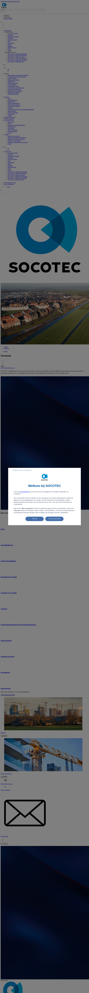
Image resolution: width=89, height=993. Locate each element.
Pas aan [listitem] (34, 518)
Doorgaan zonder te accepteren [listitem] (21, 470)
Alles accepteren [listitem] (54, 518)
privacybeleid (24, 492)
